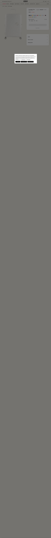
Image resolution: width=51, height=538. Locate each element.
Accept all (18, 61)
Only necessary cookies (24, 61)
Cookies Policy (28, 59)
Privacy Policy (23, 59)
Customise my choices (30, 61)
